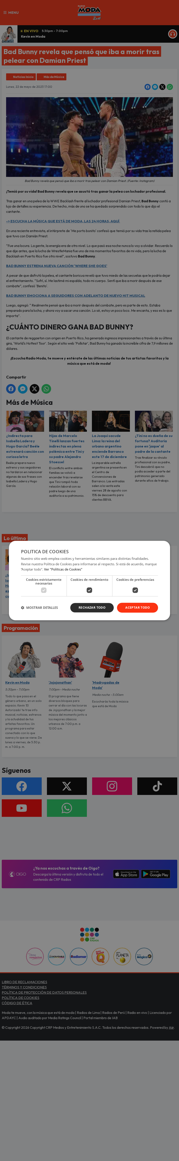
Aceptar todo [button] (137, 607)
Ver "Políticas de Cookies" (63, 569)
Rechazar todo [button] (92, 607)
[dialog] (89, 580)
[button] (39, 607)
